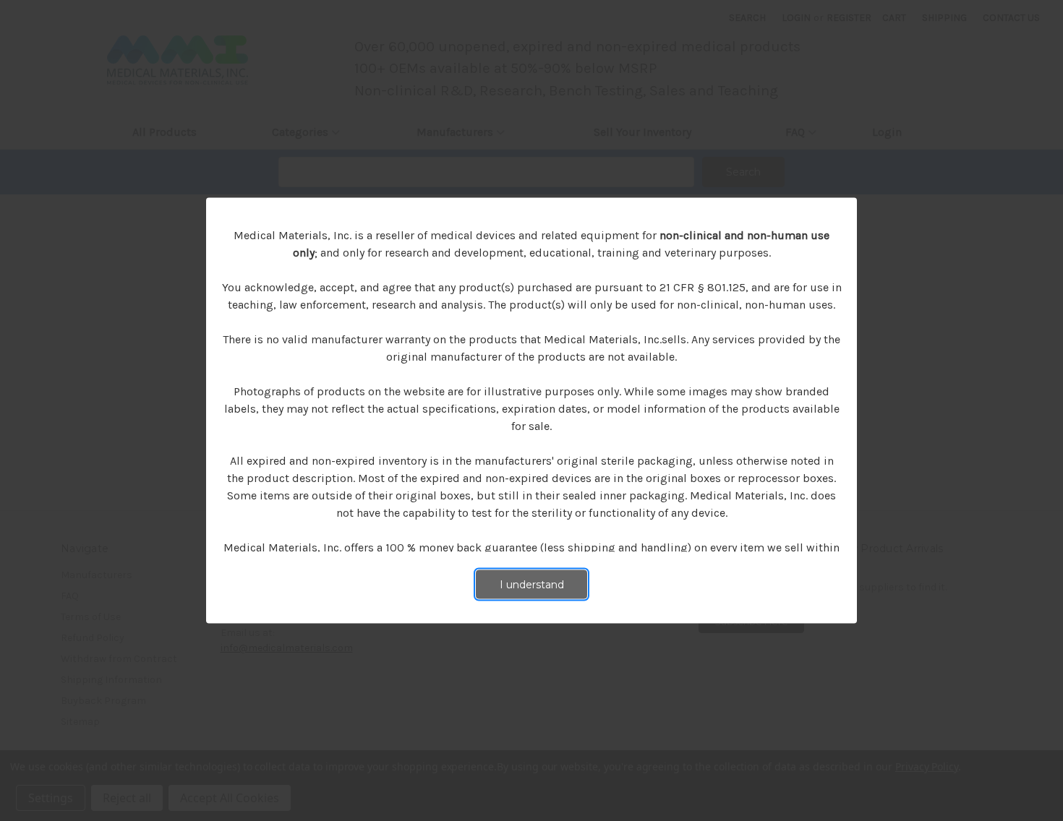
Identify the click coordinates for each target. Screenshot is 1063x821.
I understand (532, 584)
